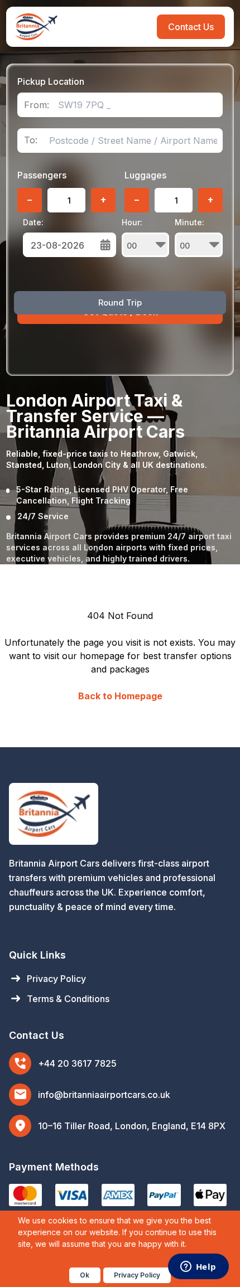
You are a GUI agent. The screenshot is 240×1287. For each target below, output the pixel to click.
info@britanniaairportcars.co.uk (104, 1094)
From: (36, 105)
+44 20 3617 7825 (77, 1063)
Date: (33, 222)
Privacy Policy (47, 978)
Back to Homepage (120, 695)
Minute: (189, 222)
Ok (84, 1275)
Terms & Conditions (59, 998)
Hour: (132, 222)
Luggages (145, 175)
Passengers (41, 175)
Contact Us (191, 26)
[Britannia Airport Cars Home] (120, 814)
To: (30, 140)
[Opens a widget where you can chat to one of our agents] (198, 1267)
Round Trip (120, 302)
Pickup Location (50, 81)
